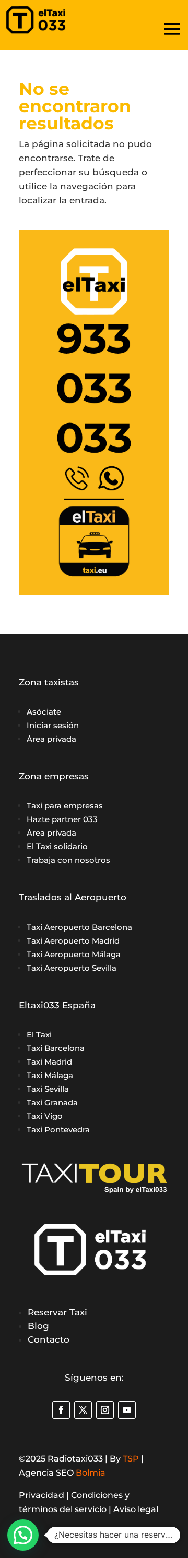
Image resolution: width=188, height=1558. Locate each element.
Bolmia (90, 1473)
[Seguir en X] (83, 1410)
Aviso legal (135, 1509)
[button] (23, 1535)
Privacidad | (45, 1495)
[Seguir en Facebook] (61, 1410)
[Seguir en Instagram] (105, 1410)
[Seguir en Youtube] (127, 1410)
